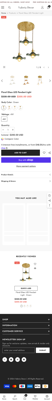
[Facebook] (4, 359)
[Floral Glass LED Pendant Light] (26, 273)
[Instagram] (11, 359)
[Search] (9, 7)
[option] (26, 43)
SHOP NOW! (25, 2)
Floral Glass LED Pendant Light (26, 293)
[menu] (2, 7)
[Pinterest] (17, 359)
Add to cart (20, 152)
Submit (42, 350)
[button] (44, 67)
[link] (14, 233)
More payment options (26, 166)
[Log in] (42, 7)
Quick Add (26, 288)
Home (3, 13)
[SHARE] (49, 153)
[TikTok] (24, 359)
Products (12, 13)
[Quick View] (35, 268)
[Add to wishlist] (44, 153)
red (24, 306)
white (27, 306)
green (21, 306)
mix (30, 306)
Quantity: (5, 125)
